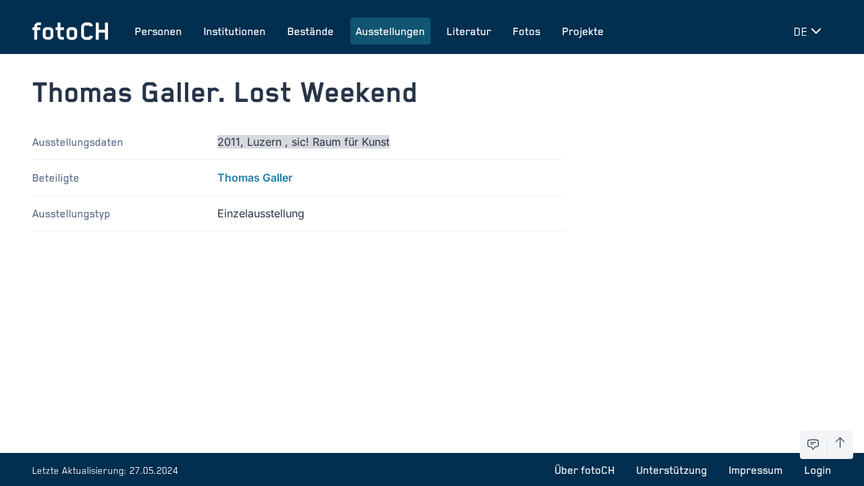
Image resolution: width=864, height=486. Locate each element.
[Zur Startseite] (70, 31)
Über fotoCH (585, 470)
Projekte (583, 31)
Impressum (756, 470)
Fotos (527, 31)
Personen (158, 31)
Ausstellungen (390, 31)
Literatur (469, 31)
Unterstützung (672, 470)
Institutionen (235, 31)
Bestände (311, 31)
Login (818, 470)
